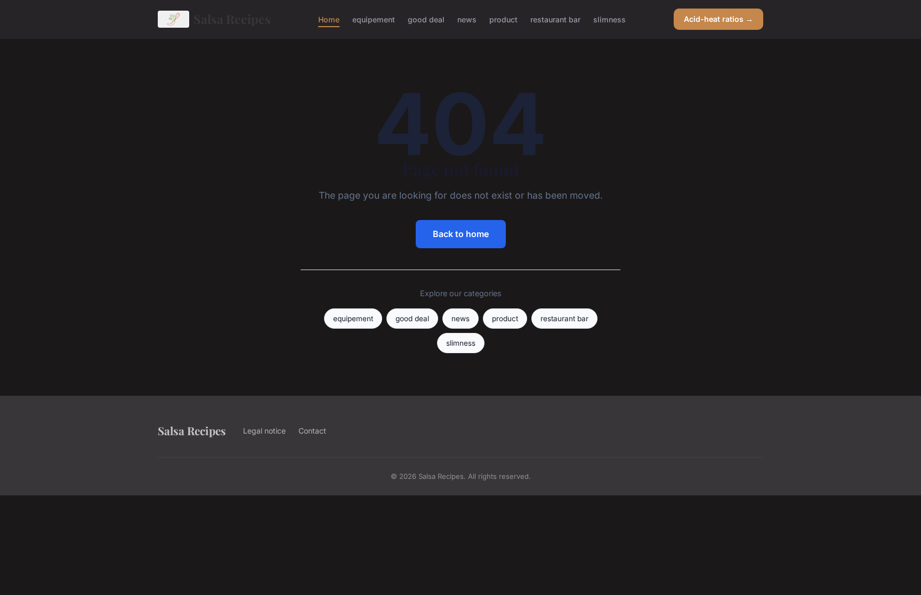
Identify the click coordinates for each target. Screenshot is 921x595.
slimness (609, 18)
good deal (426, 18)
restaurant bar (555, 18)
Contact (312, 430)
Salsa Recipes (232, 19)
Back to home (461, 234)
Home (329, 18)
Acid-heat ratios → (718, 18)
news (466, 18)
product (503, 18)
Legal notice (264, 430)
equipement (373, 18)
